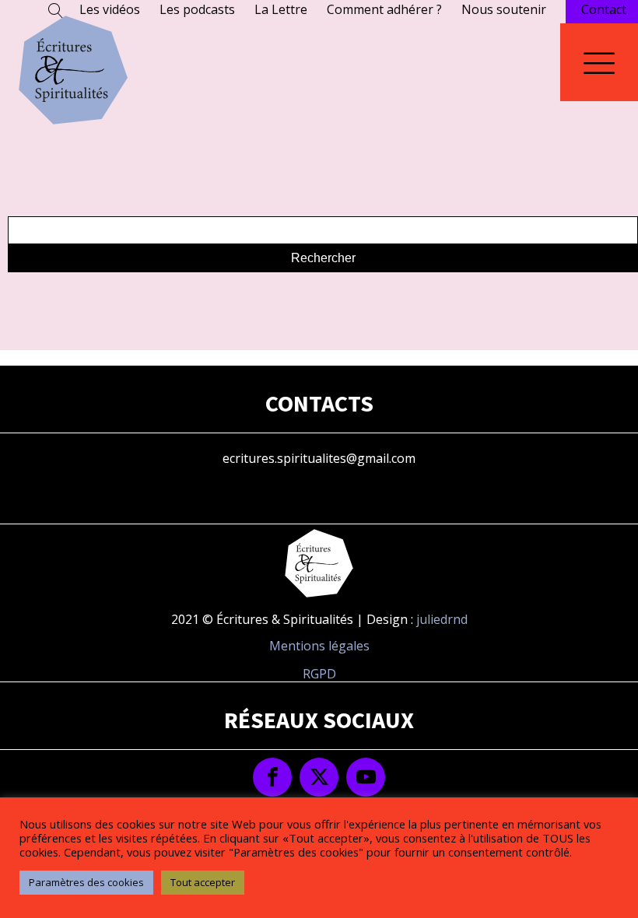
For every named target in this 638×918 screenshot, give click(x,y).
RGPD (319, 673)
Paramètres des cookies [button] (86, 882)
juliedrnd (442, 619)
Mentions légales (319, 645)
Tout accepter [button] (202, 882)
